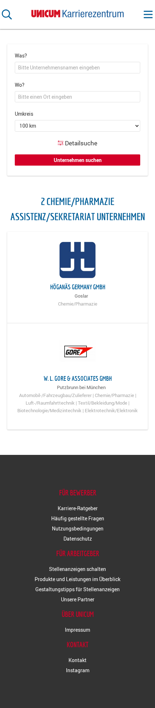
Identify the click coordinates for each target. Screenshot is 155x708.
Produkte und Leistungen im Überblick (77, 579)
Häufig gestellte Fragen (77, 518)
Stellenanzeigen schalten (77, 569)
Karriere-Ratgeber (78, 508)
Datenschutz (77, 538)
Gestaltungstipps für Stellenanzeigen (77, 589)
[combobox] (77, 67)
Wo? (20, 84)
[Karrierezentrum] (77, 12)
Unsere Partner (77, 599)
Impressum (77, 629)
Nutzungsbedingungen (77, 528)
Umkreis (24, 113)
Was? (21, 55)
